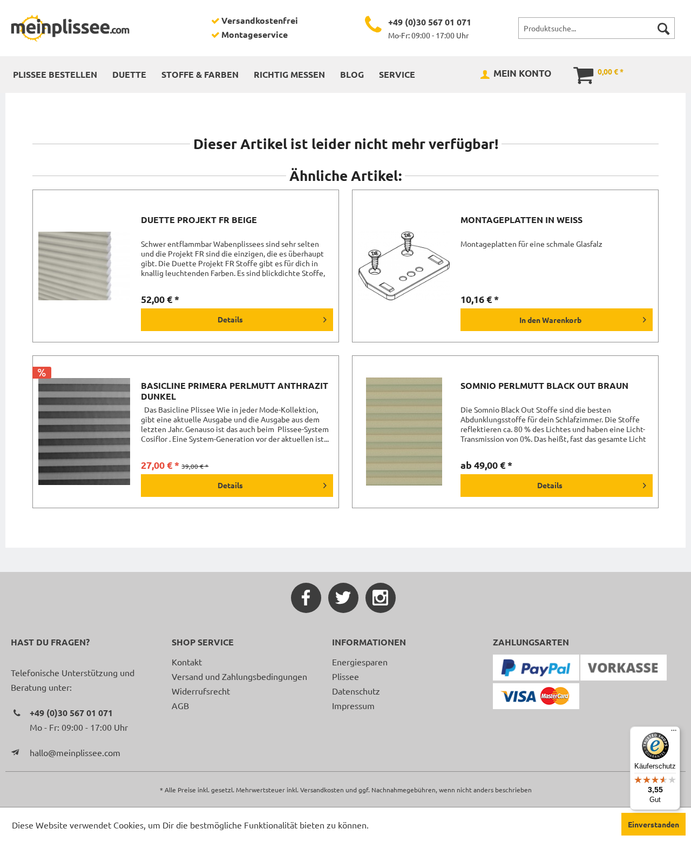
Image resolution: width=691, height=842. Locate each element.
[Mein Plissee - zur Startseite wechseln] (70, 28)
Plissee (345, 676)
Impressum (353, 705)
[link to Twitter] (343, 598)
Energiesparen (360, 661)
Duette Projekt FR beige (199, 219)
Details (230, 319)
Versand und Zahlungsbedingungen (239, 676)
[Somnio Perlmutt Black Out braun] (404, 432)
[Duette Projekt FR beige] (84, 266)
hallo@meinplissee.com (75, 752)
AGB (180, 705)
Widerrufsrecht (201, 690)
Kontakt (187, 661)
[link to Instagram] (380, 598)
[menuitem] (596, 28)
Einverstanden (653, 824)
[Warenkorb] (576, 74)
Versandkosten (322, 789)
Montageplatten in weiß (521, 219)
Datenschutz (356, 690)
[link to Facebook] (306, 598)
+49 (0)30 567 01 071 (429, 22)
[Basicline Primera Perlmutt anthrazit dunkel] (84, 432)
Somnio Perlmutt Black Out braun (544, 385)
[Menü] (673, 732)
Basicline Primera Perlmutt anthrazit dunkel (234, 391)
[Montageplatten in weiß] (404, 266)
